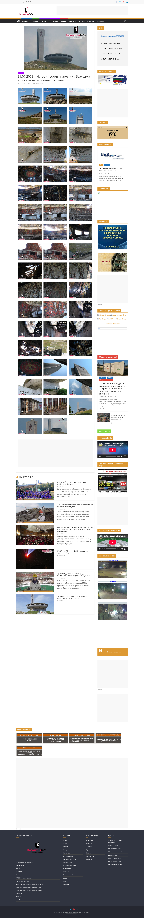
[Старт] (100, 456)
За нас (18, 868)
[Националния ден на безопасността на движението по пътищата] (103, 414)
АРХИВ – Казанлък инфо (24, 878)
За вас (65, 878)
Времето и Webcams (86, 21)
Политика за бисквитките (24, 862)
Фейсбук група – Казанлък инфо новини (29, 884)
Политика (45, 21)
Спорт (35, 21)
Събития (72, 21)
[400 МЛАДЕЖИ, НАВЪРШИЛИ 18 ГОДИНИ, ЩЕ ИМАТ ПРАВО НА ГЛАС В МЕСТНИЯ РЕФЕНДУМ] (35, 526)
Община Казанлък (114, 849)
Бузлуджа (40, 83)
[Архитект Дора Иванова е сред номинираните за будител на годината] (35, 573)
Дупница (89, 859)
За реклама (20, 865)
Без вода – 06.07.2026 (110, 168)
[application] (112, 449)
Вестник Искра (113, 855)
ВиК (101, 165)
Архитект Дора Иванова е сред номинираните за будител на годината (73, 574)
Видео (63, 21)
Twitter (18, 897)
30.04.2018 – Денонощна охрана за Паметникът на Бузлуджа (72, 597)
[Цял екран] (125, 456)
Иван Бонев (31, 83)
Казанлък (102, 377)
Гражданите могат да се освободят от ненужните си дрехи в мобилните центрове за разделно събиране (112, 388)
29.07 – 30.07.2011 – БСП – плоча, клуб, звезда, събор (73, 552)
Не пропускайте (68, 850)
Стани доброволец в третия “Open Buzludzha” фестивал (71, 483)
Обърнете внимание (106, 380)
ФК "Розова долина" (115, 861)
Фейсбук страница (22, 881)
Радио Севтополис (114, 858)
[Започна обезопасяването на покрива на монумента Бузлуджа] (35, 504)
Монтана (89, 843)
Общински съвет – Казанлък (118, 852)
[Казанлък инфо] (18, 21)
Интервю (66, 872)
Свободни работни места (71, 875)
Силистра (89, 847)
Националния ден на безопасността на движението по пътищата (118, 418)
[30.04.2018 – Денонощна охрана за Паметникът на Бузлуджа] (35, 595)
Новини (25, 21)
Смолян (88, 853)
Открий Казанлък (114, 846)
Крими (65, 847)
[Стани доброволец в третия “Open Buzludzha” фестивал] (35, 481)
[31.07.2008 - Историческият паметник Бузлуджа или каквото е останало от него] (30, 89)
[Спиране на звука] (122, 456)
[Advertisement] (92, 10)
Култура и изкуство (69, 859)
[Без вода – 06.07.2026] (112, 149)
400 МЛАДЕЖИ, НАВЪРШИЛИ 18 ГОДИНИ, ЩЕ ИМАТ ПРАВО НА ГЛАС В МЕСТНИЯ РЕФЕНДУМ (75, 529)
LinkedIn (19, 894)
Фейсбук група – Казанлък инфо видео (29, 890)
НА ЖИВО (100, 21)
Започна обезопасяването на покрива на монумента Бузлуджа (75, 506)
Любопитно (67, 869)
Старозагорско (68, 856)
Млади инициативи (70, 865)
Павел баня (89, 840)
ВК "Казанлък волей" (115, 864)
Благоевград (90, 856)
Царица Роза (67, 862)
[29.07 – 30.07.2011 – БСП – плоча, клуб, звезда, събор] (35, 550)
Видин (88, 850)
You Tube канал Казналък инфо (26, 900)
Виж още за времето (114, 652)
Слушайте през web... (112, 323)
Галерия (55, 21)
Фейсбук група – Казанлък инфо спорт (29, 887)
